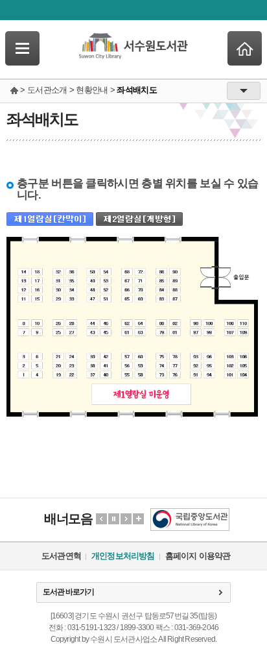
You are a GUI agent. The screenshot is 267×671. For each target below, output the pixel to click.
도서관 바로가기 (68, 591)
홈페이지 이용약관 (198, 556)
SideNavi (22, 48)
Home (244, 48)
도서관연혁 (61, 556)
